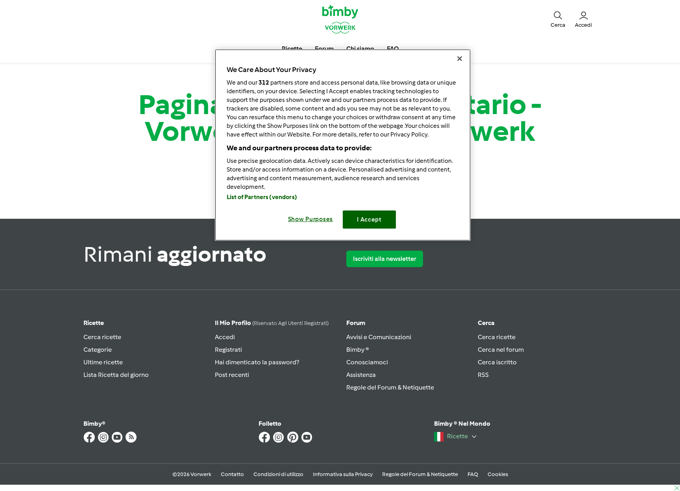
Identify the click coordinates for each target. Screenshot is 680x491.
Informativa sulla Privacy (343, 474)
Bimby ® (357, 349)
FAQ (473, 474)
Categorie (97, 349)
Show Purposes (310, 219)
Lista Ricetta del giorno (116, 374)
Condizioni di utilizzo (278, 474)
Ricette (93, 323)
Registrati (228, 349)
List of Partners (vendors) (262, 197)
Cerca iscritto (497, 362)
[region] (343, 145)
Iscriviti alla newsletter (384, 258)
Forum (355, 323)
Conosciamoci (367, 362)
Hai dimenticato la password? (257, 362)
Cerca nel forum (501, 349)
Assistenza (361, 374)
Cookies (498, 474)
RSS (483, 374)
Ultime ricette (103, 362)
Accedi (225, 337)
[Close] (459, 58)
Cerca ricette (102, 337)
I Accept (369, 219)
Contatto (232, 474)
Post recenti (232, 374)
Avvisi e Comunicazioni (378, 337)
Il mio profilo (272, 323)
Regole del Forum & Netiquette (390, 387)
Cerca (486, 323)
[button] (558, 19)
